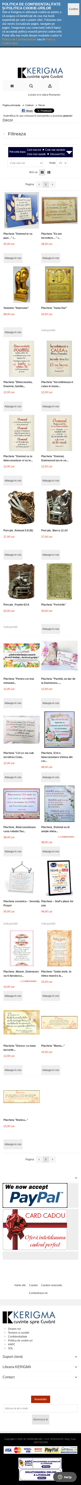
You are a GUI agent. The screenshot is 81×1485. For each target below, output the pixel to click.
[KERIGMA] (40, 72)
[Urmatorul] (52, 184)
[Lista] (49, 172)
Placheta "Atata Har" (54, 307)
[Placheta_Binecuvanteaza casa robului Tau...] (21, 804)
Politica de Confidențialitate (19, 39)
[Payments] (40, 1448)
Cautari (33, 1285)
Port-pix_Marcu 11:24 (54, 530)
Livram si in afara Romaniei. (44, 94)
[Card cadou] (35, 1210)
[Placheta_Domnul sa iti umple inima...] (59, 804)
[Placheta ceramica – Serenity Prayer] (21, 878)
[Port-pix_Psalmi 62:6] (21, 581)
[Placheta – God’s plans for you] (59, 878)
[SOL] (40, 1471)
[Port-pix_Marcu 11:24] (59, 507)
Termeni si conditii (18, 1332)
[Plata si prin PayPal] (35, 1185)
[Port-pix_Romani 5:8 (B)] (21, 507)
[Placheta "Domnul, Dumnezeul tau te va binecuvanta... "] (59, 433)
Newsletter (40, 1399)
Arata (52, 162)
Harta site (20, 1285)
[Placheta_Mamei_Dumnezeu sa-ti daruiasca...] (21, 948)
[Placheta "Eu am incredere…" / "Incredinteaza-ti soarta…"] (59, 210)
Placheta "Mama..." (53, 1045)
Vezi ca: (33, 172)
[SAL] (40, 1459)
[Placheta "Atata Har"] (59, 284)
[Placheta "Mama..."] (59, 1022)
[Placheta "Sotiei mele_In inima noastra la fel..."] (59, 948)
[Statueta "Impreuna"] (21, 284)
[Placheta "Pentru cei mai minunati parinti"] (21, 655)
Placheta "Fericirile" (53, 604)
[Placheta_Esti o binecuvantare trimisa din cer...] (59, 729)
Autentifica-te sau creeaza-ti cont (22, 115)
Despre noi (14, 1328)
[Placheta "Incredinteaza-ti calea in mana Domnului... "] (59, 359)
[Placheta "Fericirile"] (59, 581)
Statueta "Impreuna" (16, 307)
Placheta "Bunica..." (15, 1120)
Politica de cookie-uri (20, 1340)
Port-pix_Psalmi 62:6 (16, 604)
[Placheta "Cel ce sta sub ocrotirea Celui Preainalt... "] (21, 729)
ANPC (11, 1344)
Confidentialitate (17, 1336)
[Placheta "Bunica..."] (21, 1096)
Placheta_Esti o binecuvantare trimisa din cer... (57, 757)
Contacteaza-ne (38, 1293)
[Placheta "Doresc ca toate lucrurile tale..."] (21, 1022)
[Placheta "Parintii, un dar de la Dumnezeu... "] (59, 655)
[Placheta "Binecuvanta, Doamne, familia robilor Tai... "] (21, 359)
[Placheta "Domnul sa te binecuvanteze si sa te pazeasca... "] (21, 433)
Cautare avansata (51, 1285)
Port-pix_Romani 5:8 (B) (18, 530)
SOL (10, 1348)
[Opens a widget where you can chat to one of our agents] (65, 1477)
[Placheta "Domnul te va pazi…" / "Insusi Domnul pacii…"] (21, 210)
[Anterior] (39, 184)
